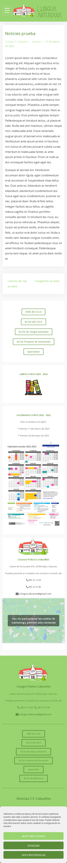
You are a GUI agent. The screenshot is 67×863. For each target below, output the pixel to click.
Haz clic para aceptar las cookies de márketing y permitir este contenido (34, 620)
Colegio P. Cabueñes (16, 41)
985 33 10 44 (35, 580)
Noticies (36, 41)
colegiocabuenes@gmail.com (35, 593)
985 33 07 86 (35, 586)
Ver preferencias (34, 855)
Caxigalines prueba (47, 281)
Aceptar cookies (33, 836)
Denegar (33, 845)
